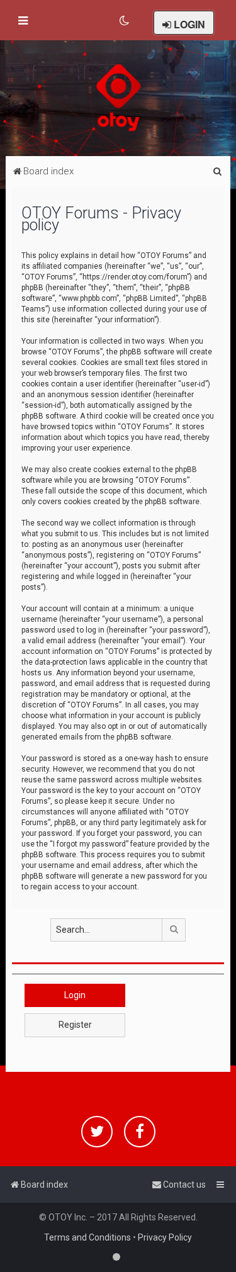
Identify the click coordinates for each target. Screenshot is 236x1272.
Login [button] (75, 995)
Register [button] (75, 1025)
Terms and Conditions (87, 1237)
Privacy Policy (165, 1237)
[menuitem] (125, 21)
